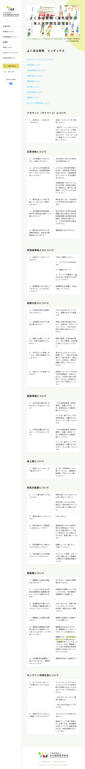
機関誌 (5, 42)
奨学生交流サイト (9, 58)
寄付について (7, 47)
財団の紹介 (7, 26)
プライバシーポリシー (60, 762)
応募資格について (34, 64)
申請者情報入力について (36, 70)
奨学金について (8, 31)
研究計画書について (34, 92)
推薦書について (33, 97)
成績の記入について (34, 75)
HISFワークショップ (10, 53)
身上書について (33, 86)
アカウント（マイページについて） (40, 59)
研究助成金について (10, 37)
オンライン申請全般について (38, 103)
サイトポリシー (46, 762)
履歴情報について (34, 81)
